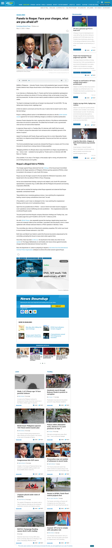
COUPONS (84, 4)
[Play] (19, 80)
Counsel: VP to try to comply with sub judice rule (57, 529)
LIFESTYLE (72, 4)
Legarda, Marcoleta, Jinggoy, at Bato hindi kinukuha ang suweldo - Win (84, 142)
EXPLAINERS (90, 7)
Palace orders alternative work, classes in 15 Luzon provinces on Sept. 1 (56, 427)
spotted (18, 242)
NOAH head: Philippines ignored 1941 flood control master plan (29, 427)
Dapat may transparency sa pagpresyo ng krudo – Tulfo (82, 56)
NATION (38, 4)
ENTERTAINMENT (63, 4)
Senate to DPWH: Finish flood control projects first (58, 494)
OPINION (32, 4)
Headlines (20, 15)
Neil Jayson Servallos (53, 498)
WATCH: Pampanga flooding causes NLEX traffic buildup (27, 530)
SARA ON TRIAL (44, 7)
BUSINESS (49, 4)
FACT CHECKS (98, 7)
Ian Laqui (50, 397)
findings (46, 168)
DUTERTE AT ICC (60, 7)
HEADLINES (26, 4)
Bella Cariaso (51, 532)
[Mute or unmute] (61, 80)
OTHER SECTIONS (93, 4)
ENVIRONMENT (106, 7)
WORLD (43, 4)
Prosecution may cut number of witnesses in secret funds (57, 460)
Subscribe (107, 2)
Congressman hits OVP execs (28, 460)
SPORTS (55, 4)
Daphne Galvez (51, 464)
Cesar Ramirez (22, 499)
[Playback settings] (65, 80)
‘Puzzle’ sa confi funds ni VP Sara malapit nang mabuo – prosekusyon (84, 82)
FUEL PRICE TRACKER (71, 7)
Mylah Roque (25, 220)
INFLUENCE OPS (82, 7)
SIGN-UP (58, 306)
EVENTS (78, 4)
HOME (20, 4)
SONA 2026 (52, 7)
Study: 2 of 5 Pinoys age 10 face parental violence (29, 392)
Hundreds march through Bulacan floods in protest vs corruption (57, 392)
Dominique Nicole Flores (23, 26)
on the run (35, 240)
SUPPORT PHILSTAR (105, 4)
